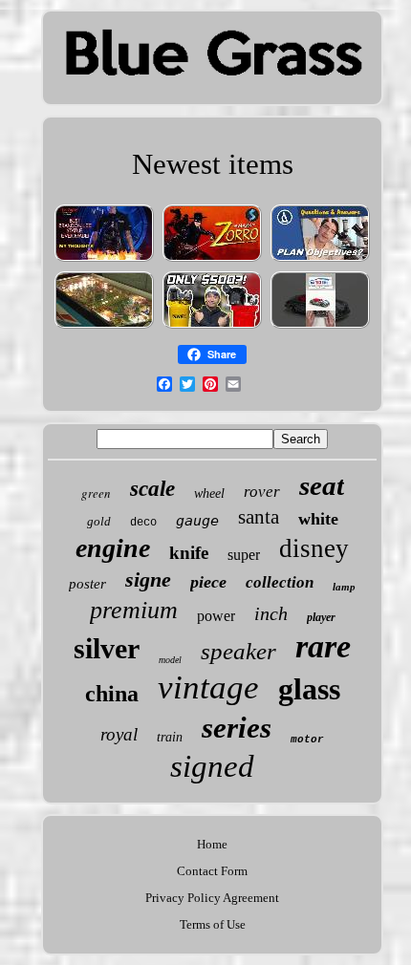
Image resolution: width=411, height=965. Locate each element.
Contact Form (212, 871)
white (318, 518)
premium (134, 610)
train (170, 737)
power (216, 616)
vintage (208, 687)
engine (113, 548)
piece (208, 581)
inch (271, 613)
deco (143, 522)
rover (262, 491)
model (170, 659)
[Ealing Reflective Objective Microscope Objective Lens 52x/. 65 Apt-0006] (320, 260)
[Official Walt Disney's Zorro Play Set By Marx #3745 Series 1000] (212, 260)
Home (212, 844)
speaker (238, 651)
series (236, 727)
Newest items (212, 164)
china (112, 693)
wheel (209, 493)
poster (87, 583)
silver (107, 648)
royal (119, 734)
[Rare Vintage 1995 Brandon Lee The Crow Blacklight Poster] (104, 260)
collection (280, 582)
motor (307, 739)
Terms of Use (213, 924)
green (96, 493)
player (321, 617)
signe (148, 579)
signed (212, 766)
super (243, 555)
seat (321, 485)
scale (152, 489)
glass (309, 689)
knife (188, 553)
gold (99, 521)
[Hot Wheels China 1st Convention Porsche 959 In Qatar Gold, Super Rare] (320, 327)
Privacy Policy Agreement (212, 897)
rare (323, 646)
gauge (197, 520)
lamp (344, 586)
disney (314, 548)
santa (258, 516)
